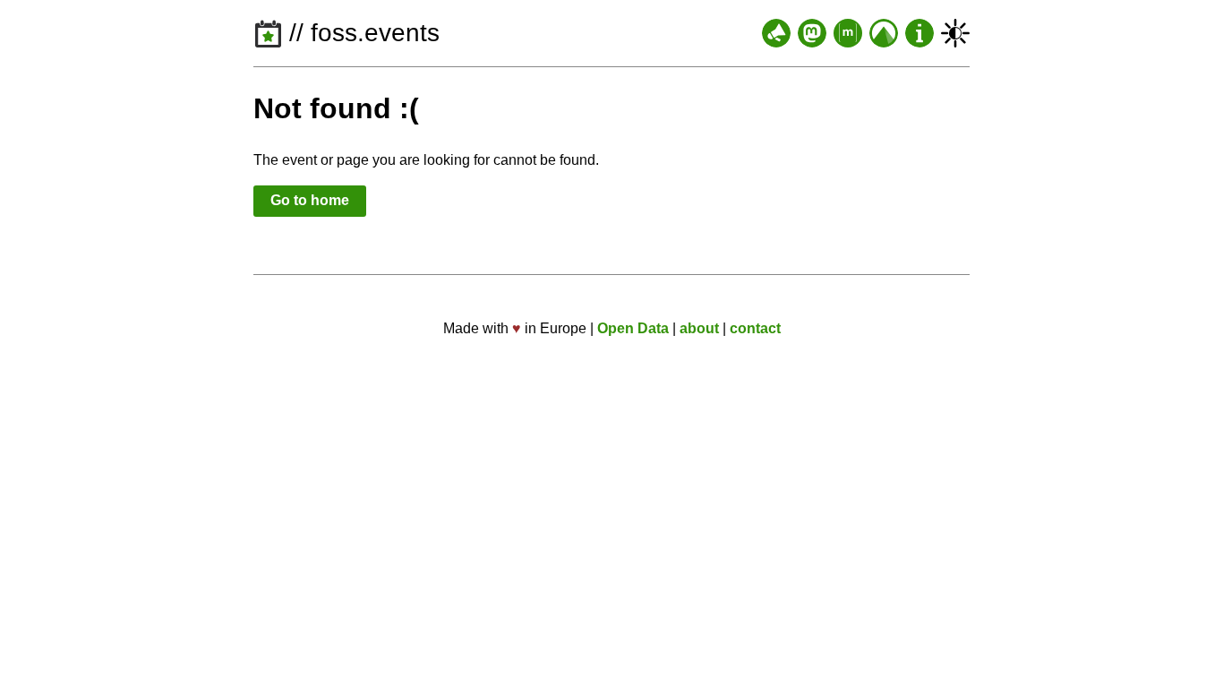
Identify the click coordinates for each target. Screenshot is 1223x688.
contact (755, 328)
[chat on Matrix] (848, 33)
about (699, 328)
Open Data (633, 328)
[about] (919, 33)
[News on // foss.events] (776, 33)
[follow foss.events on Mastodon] (812, 33)
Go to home (309, 200)
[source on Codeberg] (883, 33)
